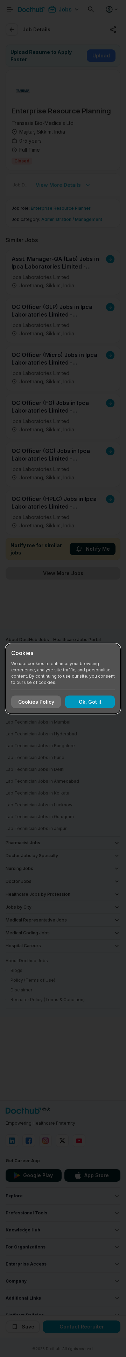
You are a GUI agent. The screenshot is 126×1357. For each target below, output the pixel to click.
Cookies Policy (36, 702)
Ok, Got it (90, 702)
